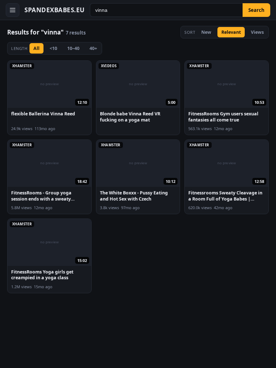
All (36, 48)
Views (257, 32)
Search (256, 10)
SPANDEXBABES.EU (54, 10)
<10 (53, 48)
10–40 (73, 48)
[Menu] (12, 10)
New (206, 32)
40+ (93, 48)
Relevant (231, 32)
